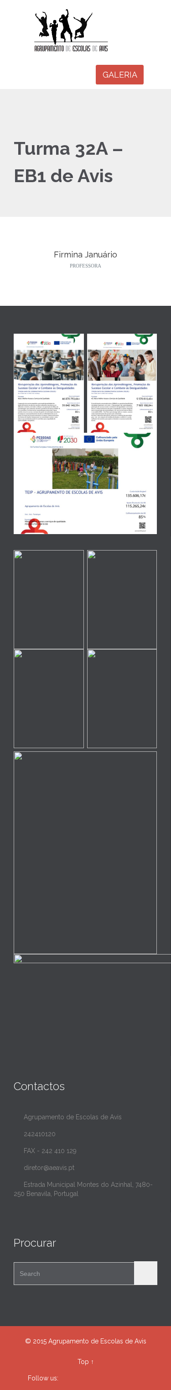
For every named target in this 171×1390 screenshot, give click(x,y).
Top (83, 1361)
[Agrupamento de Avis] (91, 30)
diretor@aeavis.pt (44, 1167)
